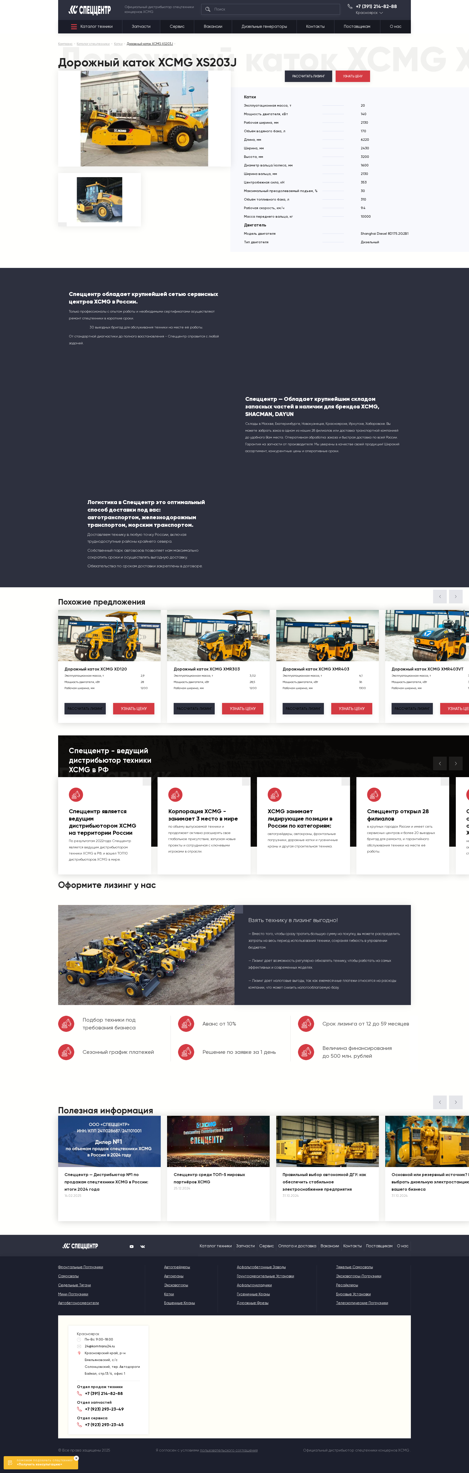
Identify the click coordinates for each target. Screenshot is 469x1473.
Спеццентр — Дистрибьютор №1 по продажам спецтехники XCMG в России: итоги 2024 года (106, 1182)
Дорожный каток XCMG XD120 (95, 669)
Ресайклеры (347, 1285)
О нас (395, 26)
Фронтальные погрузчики (80, 1267)
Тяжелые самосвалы (354, 1267)
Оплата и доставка (297, 1246)
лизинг (85, 709)
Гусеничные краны (253, 1294)
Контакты (315, 26)
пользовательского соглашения (229, 1450)
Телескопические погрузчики (362, 1303)
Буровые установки (353, 1294)
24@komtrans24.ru (100, 1346)
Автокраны (173, 1276)
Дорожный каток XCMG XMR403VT (428, 669)
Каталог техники (97, 26)
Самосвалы (68, 1276)
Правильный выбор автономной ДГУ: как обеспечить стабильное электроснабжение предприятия (324, 1182)
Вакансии (213, 26)
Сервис (177, 26)
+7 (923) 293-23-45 (104, 1424)
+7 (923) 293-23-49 (104, 1409)
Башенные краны (179, 1303)
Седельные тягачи (74, 1285)
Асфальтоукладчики (254, 1285)
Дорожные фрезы (252, 1303)
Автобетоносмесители (78, 1303)
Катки (169, 1294)
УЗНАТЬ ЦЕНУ (353, 76)
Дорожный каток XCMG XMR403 (316, 669)
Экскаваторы (176, 1285)
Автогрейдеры (177, 1267)
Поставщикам (357, 26)
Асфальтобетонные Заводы (261, 1267)
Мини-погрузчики (73, 1294)
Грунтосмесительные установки (265, 1276)
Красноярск (367, 13)
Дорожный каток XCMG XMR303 (207, 669)
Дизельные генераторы (264, 26)
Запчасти (141, 26)
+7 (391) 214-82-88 (376, 6)
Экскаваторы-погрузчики (358, 1276)
